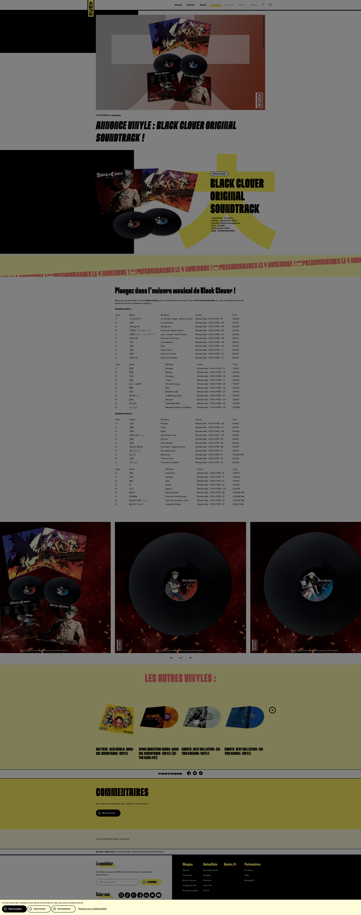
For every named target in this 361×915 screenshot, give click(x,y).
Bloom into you (190, 880)
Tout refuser (40, 909)
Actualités (210, 864)
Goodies (207, 875)
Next (272, 710)
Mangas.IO (249, 880)
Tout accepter (15, 909)
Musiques (117, 115)
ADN (247, 875)
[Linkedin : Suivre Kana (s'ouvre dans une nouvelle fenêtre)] (146, 896)
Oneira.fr (230, 864)
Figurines (207, 886)
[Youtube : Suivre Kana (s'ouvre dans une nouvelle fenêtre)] (158, 896)
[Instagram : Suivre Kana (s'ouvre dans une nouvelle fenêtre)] (121, 896)
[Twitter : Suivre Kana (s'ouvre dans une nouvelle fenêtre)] (152, 896)
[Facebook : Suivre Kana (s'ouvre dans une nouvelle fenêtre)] (140, 896)
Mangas (188, 864)
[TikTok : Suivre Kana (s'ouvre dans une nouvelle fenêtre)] (127, 896)
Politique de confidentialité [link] (93, 909)
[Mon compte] (270, 5)
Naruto (186, 870)
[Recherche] (262, 5)
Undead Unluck (189, 886)
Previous (88, 710)
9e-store (249, 870)
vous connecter (113, 804)
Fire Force (187, 875)
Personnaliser (64, 909)
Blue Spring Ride (190, 891)
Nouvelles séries (210, 870)
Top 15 (206, 891)
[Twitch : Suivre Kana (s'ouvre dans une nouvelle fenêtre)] (134, 896)
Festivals (207, 880)
